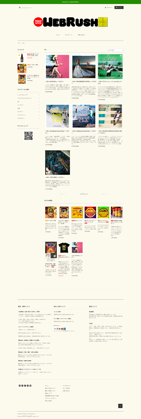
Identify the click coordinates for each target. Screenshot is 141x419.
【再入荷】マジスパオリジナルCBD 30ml (33, 55)
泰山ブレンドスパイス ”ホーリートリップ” (90, 221)
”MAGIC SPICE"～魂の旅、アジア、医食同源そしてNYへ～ (50, 265)
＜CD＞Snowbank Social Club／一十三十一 (57, 132)
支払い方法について (50, 388)
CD (23, 43)
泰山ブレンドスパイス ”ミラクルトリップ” (103, 221)
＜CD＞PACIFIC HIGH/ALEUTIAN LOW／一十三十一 (110, 132)
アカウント (109, 7)
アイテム (120, 7)
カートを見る (66, 388)
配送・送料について (50, 390)
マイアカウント (67, 385)
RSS (46, 401)
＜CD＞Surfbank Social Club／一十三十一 (84, 132)
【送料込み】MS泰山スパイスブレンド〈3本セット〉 (116, 222)
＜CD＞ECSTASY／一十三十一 (54, 81)
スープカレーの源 (34, 64)
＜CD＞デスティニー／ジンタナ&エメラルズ (110, 82)
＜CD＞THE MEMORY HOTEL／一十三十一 (84, 82)
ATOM (50, 401)
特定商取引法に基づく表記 (52, 395)
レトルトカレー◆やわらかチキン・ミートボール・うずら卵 (33, 77)
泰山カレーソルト (78, 220)
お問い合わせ (81, 34)
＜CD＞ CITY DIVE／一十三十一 (54, 177)
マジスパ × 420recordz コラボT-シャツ (64, 257)
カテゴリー (68, 34)
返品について (48, 393)
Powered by (19, 416)
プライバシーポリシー (50, 398)
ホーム (58, 34)
